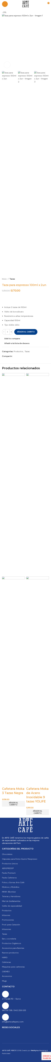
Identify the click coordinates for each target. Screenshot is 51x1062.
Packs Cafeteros (9, 877)
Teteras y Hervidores (11, 896)
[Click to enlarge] (7, 65)
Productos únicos (10, 863)
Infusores (6, 915)
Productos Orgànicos (11, 943)
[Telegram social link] (27, 356)
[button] (13, 804)
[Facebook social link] (14, 356)
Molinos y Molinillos (10, 887)
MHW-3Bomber (9, 892)
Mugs (4, 981)
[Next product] (47, 279)
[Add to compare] (5, 783)
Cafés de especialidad (12, 906)
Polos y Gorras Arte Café (13, 882)
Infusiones (6, 929)
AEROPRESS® (8, 868)
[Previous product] (40, 279)
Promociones (8, 920)
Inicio (4, 279)
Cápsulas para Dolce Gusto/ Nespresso (19, 859)
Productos (18, 351)
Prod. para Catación (11, 924)
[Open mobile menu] (5, 4)
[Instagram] (21, 1033)
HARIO (4, 957)
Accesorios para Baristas (13, 948)
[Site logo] (25, 4)
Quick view (12, 783)
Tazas (12, 279)
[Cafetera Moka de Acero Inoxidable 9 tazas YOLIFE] (37, 474)
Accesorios (7, 976)
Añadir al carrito (26, 332)
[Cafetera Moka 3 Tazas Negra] (13, 474)
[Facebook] (5, 1033)
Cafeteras (6, 962)
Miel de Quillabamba (11, 901)
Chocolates (7, 854)
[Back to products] (44, 279)
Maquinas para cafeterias (13, 967)
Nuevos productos (10, 952)
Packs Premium (9, 873)
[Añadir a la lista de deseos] (19, 783)
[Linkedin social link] (24, 356)
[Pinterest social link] (20, 356)
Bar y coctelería (9, 938)
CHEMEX (6, 971)
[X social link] (17, 356)
